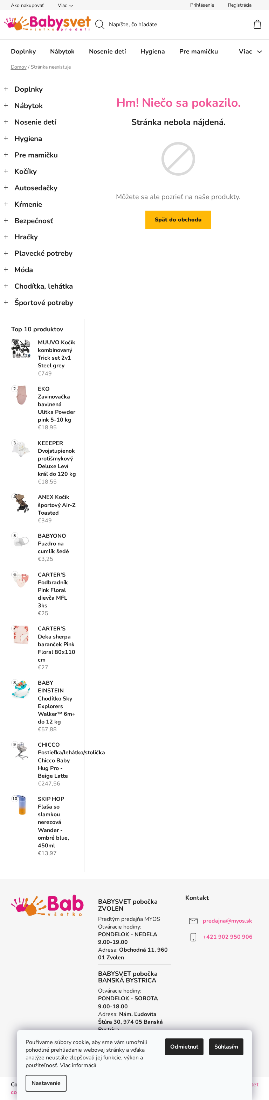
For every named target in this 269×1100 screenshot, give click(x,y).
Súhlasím (226, 1047)
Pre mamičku (36, 155)
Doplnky (28, 89)
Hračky (26, 237)
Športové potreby (43, 303)
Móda (23, 270)
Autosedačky (35, 188)
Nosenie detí (35, 122)
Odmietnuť (184, 1047)
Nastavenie (46, 1083)
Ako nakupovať (27, 5)
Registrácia (239, 5)
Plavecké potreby (43, 253)
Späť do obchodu (178, 220)
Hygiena (28, 138)
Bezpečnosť (33, 221)
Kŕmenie (28, 204)
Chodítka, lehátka (43, 286)
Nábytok (28, 106)
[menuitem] (23, 51)
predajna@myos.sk (227, 921)
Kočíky (25, 171)
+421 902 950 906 (228, 937)
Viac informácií (78, 1065)
